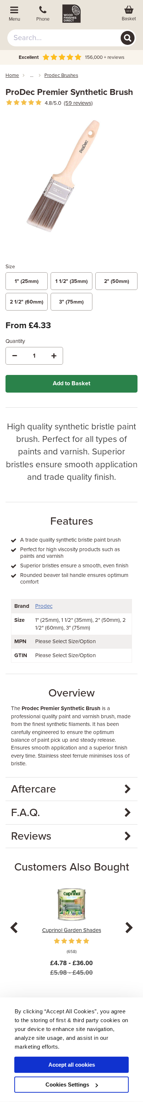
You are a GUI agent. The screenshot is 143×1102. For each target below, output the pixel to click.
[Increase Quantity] (54, 356)
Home (12, 75)
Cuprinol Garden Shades (71, 930)
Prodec (43, 606)
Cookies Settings (67, 1084)
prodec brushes (61, 75)
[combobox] (71, 37)
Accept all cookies (71, 1065)
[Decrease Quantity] (15, 356)
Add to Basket (71, 383)
